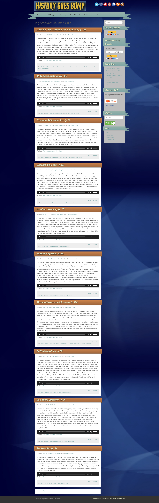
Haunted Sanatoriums (57, 113)
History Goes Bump (58, 35)
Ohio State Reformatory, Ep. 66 (51, 399)
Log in (107, 132)
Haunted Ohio (93, 67)
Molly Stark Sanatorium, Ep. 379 (52, 75)
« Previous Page (41, 491)
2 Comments (94, 342)
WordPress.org (110, 139)
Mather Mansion (78, 157)
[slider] (95, 57)
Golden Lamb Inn (49, 392)
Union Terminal (46, 68)
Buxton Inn (43, 483)
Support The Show (84, 15)
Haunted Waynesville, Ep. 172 (50, 253)
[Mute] (91, 57)
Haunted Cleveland (50, 157)
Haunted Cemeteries (50, 343)
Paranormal (70, 202)
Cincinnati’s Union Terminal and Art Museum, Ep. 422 (61, 29)
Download (59, 60)
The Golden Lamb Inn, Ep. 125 (50, 350)
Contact (99, 15)
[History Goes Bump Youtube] (109, 4)
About (44, 15)
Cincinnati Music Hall (46, 202)
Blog (75, 15)
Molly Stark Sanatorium (73, 113)
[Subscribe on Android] (110, 123)
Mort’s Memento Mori (66, 15)
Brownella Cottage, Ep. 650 (114, 75)
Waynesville (69, 295)
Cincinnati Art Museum (46, 67)
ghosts (77, 67)
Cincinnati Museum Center (59, 67)
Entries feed (109, 135)
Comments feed (110, 137)
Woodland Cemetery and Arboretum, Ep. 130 (57, 302)
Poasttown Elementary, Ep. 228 (51, 209)
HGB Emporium (53, 15)
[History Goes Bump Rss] (118, 4)
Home (39, 15)
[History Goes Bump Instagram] (122, 4)
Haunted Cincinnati (84, 67)
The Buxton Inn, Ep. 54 (47, 448)
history (39, 68)
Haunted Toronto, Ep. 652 (113, 68)
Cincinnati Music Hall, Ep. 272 (50, 164)
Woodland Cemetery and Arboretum (83, 343)
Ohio (57, 295)
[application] (68, 57)
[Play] (39, 57)
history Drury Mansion (68, 157)
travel (75, 202)
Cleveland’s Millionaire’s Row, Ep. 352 (54, 120)
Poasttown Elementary (64, 246)
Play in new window (49, 60)
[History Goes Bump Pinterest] (105, 4)
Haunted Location (72, 35)
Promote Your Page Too (110, 109)
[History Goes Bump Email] (114, 4)
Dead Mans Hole (71, 67)
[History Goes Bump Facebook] (101, 4)
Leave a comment (92, 65)
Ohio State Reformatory (62, 441)
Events (93, 15)
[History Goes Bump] (60, 6)
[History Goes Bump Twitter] (97, 4)
